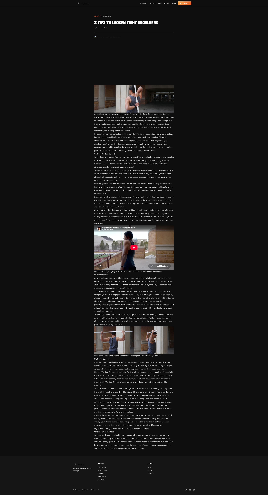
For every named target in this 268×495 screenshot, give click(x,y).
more (131, 167)
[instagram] (186, 490)
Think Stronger (103, 470)
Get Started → (184, 3)
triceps (121, 167)
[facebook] (194, 490)
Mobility (152, 3)
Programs (143, 3)
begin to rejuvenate (119, 285)
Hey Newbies (102, 467)
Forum (166, 3)
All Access (101, 479)
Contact (151, 473)
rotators (113, 167)
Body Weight (102, 476)
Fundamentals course (152, 271)
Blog (159, 3)
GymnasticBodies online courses (129, 448)
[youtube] (190, 490)
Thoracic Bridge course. (151, 355)
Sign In (174, 3)
